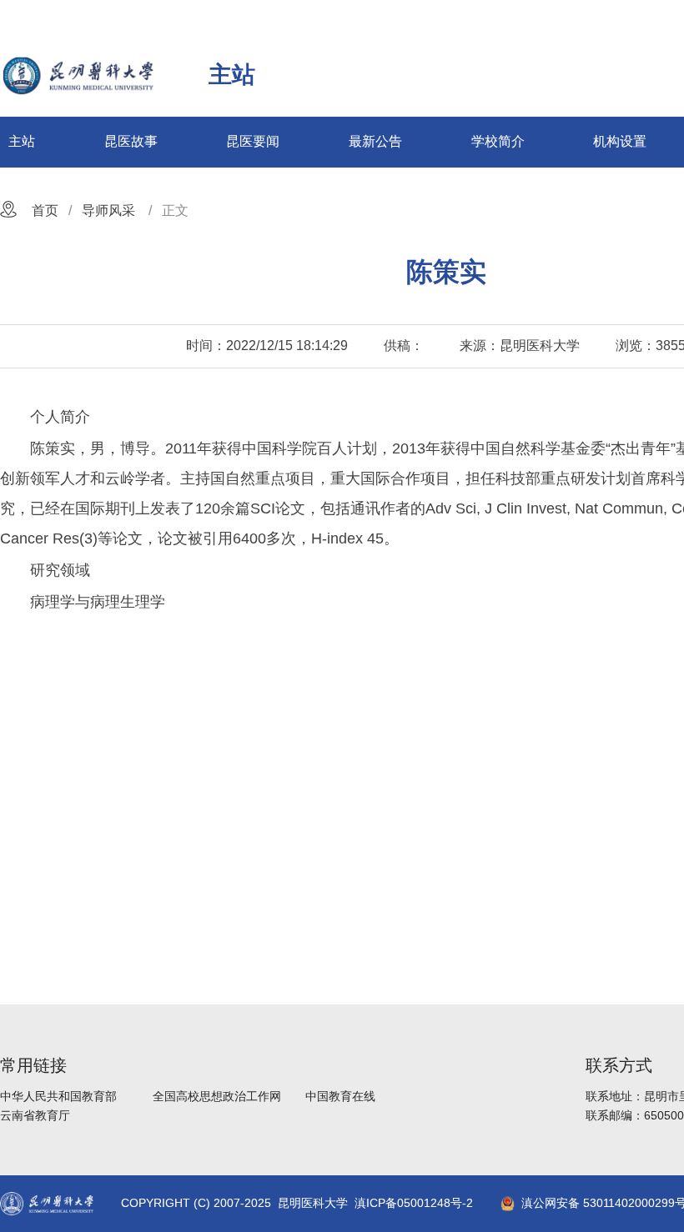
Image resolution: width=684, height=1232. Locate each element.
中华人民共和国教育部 (58, 1096)
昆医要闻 (252, 141)
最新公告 (375, 141)
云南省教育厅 (35, 1115)
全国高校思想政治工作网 (217, 1096)
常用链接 (33, 1065)
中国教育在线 (340, 1096)
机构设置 (619, 141)
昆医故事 (131, 141)
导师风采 (108, 210)
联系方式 (619, 1065)
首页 (45, 210)
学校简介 (498, 141)
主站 (21, 141)
